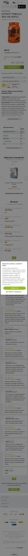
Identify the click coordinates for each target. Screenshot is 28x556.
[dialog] (14, 278)
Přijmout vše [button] (14, 288)
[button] (14, 292)
